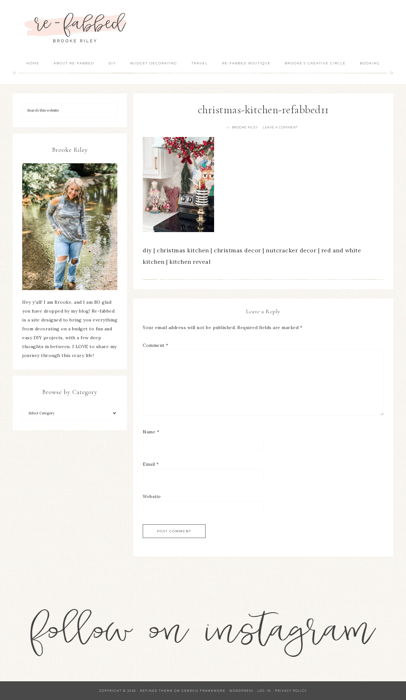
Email (151, 464)
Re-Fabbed (76, 28)
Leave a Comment (280, 127)
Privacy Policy (291, 690)
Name (151, 432)
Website (152, 496)
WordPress (241, 690)
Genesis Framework (203, 690)
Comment (155, 345)
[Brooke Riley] (69, 226)
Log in (264, 690)
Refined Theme (156, 690)
